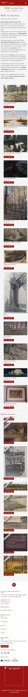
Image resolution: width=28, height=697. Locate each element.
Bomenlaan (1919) (9, 221)
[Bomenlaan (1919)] (15, 203)
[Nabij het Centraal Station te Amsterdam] (15, 462)
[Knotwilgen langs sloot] (15, 394)
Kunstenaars (14, 10)
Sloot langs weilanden (10, 178)
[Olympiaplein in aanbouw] (15, 542)
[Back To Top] (14, 585)
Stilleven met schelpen (10, 378)
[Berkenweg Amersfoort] (15, 93)
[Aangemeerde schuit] (15, 256)
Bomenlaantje (7, 336)
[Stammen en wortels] (15, 351)
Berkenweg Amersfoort (10, 103)
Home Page (4, 618)
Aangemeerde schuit (9, 264)
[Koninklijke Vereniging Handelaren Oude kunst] (14, 660)
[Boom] (15, 292)
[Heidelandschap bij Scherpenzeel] (15, 522)
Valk (20, 10)
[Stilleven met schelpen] (15, 372)
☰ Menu (11, 3)
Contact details (5, 603)
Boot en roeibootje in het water (12, 153)
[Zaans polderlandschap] (15, 118)
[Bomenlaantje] (15, 328)
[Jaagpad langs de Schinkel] (15, 503)
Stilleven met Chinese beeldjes (12, 242)
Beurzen (3, 625)
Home (8, 10)
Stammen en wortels (9, 361)
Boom (5, 314)
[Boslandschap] (15, 564)
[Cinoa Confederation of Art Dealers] (5, 660)
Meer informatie (9, 107)
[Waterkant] (15, 432)
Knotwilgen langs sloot (10, 403)
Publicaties (4, 629)
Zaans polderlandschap (10, 127)
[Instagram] (8, 653)
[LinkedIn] (5, 653)
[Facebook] (2, 653)
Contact (3, 633)
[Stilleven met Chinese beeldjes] (15, 235)
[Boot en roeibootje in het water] (15, 143)
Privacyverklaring (14, 692)
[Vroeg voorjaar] (15, 486)
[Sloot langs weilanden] (15, 169)
